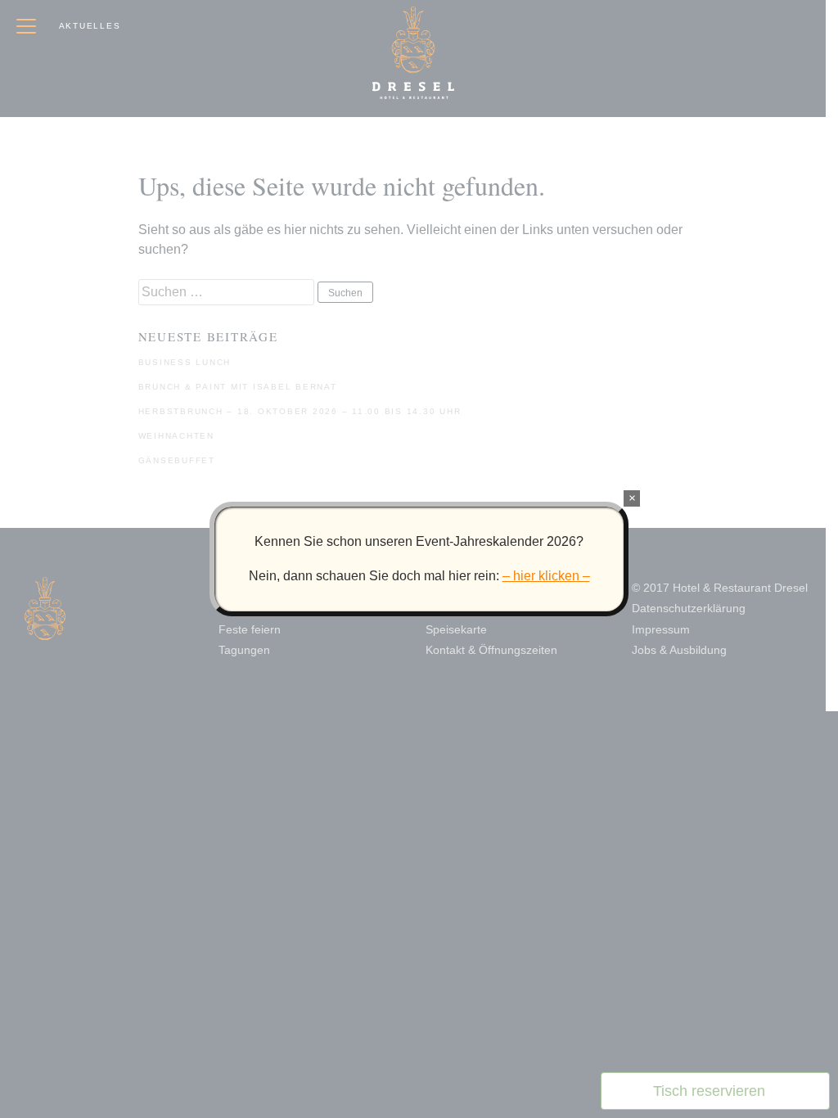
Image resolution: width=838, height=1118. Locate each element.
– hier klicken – (546, 576)
